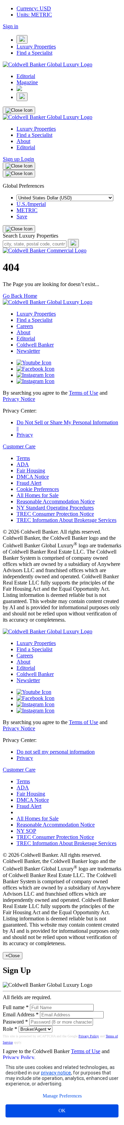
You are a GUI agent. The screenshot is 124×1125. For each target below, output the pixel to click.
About (23, 141)
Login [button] (27, 159)
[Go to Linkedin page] (35, 381)
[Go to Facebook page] (35, 369)
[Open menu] (22, 39)
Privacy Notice (19, 399)
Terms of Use (83, 393)
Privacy (25, 435)
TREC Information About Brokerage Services (66, 520)
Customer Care (19, 446)
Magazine (27, 82)
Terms (23, 458)
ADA (23, 464)
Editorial (26, 76)
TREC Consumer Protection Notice (55, 514)
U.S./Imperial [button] (31, 204)
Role (8, 1029)
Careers (25, 326)
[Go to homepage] (47, 64)
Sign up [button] (12, 159)
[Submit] (73, 243)
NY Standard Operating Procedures (55, 508)
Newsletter (28, 351)
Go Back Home (20, 296)
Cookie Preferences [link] (38, 489)
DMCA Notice (33, 477)
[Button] (19, 89)
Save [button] (22, 216)
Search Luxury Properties (30, 236)
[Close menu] (19, 110)
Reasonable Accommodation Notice (56, 501)
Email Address (18, 1014)
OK (62, 1110)
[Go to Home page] (44, 250)
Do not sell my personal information (56, 752)
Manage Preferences (62, 1096)
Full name (13, 1007)
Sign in (10, 26)
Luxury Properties (36, 47)
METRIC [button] (27, 210)
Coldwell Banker (35, 345)
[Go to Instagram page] (35, 375)
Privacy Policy (89, 1036)
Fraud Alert (29, 483)
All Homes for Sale (38, 495)
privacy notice (56, 1072)
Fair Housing (31, 470)
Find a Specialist (34, 53)
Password (13, 1022)
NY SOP (26, 831)
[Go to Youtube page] (34, 362)
